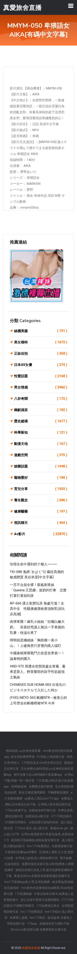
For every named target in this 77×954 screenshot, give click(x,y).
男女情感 (40, 387)
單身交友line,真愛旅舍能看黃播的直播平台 (42, 876)
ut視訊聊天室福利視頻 (43, 822)
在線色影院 (11, 864)
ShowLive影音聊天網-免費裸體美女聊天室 (38, 929)
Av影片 (40, 534)
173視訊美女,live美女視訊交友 (42, 762)
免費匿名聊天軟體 (41, 786)
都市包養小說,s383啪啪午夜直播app (38, 774)
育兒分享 (40, 489)
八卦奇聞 (40, 399)
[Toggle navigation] (71, 6)
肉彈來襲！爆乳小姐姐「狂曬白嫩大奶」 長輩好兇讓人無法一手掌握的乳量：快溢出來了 (37, 627)
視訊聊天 (40, 523)
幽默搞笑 (40, 410)
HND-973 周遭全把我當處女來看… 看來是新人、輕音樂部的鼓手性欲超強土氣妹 (37, 671)
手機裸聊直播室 (58, 792)
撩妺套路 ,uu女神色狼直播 (23, 750)
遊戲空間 (40, 455)
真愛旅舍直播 (31, 948)
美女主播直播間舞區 (32, 792)
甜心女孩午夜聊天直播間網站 (40, 899)
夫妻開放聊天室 (62, 846)
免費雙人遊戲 (19, 917)
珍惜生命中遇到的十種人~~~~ (33, 564)
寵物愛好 (40, 478)
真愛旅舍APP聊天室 (42, 810)
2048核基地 (19, 786)
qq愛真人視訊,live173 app (41, 798)
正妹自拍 (40, 353)
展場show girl (59, 828)
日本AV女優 (40, 365)
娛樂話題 (40, 466)
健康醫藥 (40, 511)
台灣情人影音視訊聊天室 (54, 804)
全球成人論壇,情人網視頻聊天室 (36, 858)
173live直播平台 (16, 810)
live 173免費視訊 (38, 846)
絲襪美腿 (40, 331)
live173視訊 (37, 917)
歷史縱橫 (40, 421)
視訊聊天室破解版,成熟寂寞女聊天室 (35, 840)
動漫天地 (40, 444)
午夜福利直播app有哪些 (21, 852)
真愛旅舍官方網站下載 (54, 923)
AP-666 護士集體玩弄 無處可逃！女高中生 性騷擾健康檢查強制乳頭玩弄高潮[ (37, 608)
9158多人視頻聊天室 (51, 756)
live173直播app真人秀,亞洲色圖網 (27, 882)
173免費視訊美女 (47, 905)
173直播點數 (23, 893)
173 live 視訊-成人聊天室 (31, 828)
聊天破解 (66, 858)
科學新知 (40, 432)
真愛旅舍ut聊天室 (37, 816)
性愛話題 (40, 376)
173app (32, 923)
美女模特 (40, 342)
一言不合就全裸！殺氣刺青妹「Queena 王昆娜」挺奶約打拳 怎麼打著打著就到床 (38, 590)
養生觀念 (40, 500)
